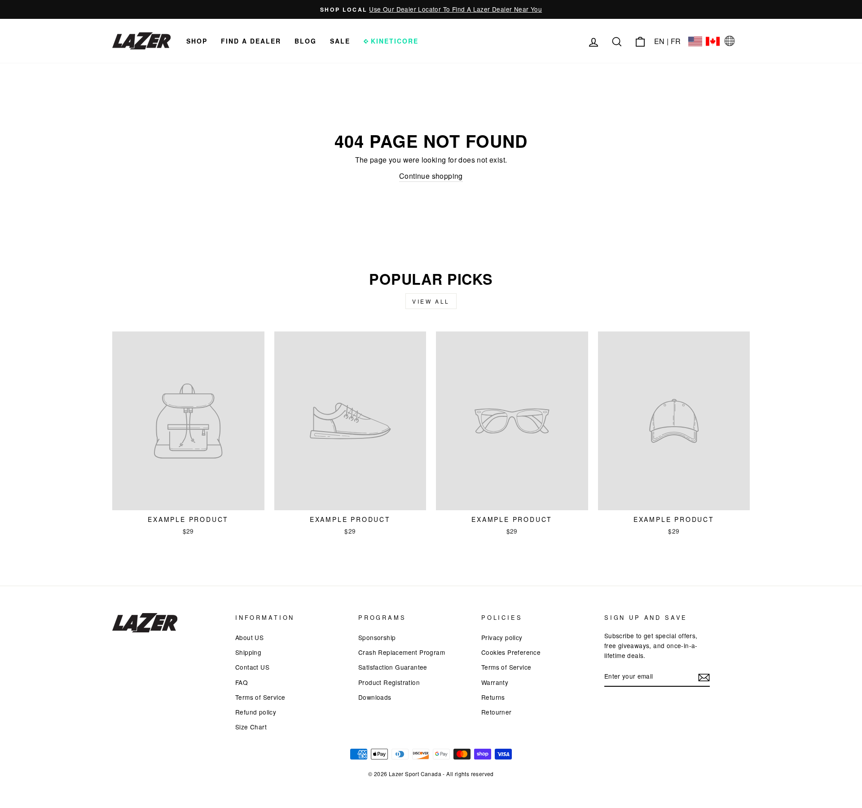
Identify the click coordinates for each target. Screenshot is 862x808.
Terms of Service (260, 697)
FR (676, 41)
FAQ (241, 682)
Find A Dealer (251, 40)
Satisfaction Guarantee (392, 666)
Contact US (252, 666)
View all (431, 301)
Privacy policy (502, 637)
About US (249, 637)
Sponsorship (377, 637)
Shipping (248, 652)
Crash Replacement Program (401, 652)
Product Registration (389, 682)
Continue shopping (431, 176)
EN (659, 41)
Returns (493, 697)
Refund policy (255, 711)
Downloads (374, 697)
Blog (306, 40)
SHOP (196, 40)
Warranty (494, 682)
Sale (340, 40)
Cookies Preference (511, 652)
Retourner (496, 711)
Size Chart (251, 726)
